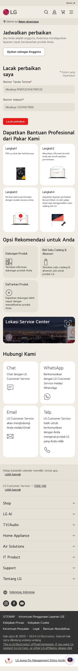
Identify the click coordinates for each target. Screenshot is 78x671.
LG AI (7, 514)
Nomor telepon (19, 99)
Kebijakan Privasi (13, 622)
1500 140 (40, 486)
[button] (46, 12)
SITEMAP (9, 616)
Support (9, 568)
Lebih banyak (13, 474)
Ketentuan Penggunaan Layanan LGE (42, 616)
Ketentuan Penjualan (16, 629)
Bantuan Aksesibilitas (56, 629)
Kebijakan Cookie (38, 622)
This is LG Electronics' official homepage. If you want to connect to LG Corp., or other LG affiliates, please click (39, 646)
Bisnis (69, 3)
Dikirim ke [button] (22, 21)
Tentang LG (12, 578)
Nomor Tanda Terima (22, 82)
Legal (36, 629)
